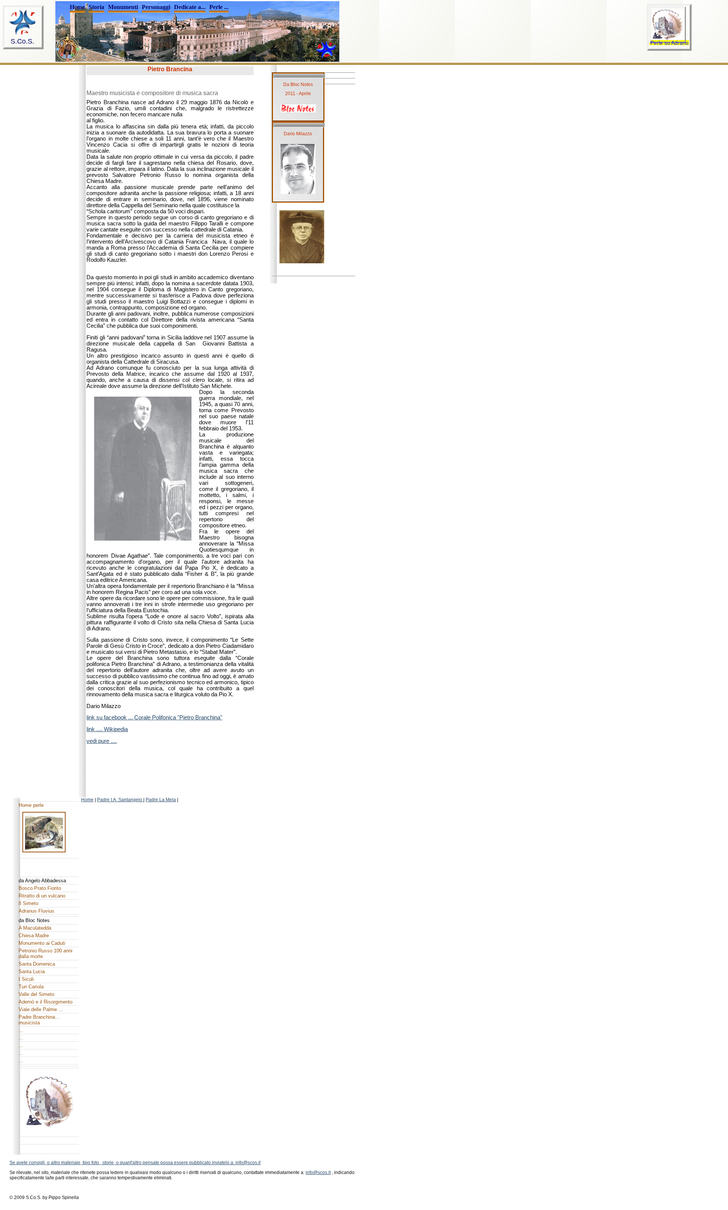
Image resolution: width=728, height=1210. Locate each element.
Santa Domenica (37, 964)
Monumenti (123, 7)
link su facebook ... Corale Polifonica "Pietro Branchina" (154, 717)
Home (77, 7)
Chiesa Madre (34, 935)
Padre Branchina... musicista (39, 1020)
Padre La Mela (161, 799)
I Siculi (26, 979)
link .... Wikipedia (107, 729)
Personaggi (156, 7)
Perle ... (219, 7)
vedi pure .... (101, 741)
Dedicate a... (190, 7)
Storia (96, 7)
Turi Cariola (31, 987)
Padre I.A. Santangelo (120, 799)
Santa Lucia (32, 971)
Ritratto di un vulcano (42, 896)
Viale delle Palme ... (41, 1009)
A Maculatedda (35, 928)
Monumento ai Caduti (42, 943)
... (21, 1030)
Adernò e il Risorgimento (45, 1002)
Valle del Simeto (36, 994)
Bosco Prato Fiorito (40, 888)
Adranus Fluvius (36, 911)
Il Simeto (28, 903)
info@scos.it (318, 1172)
